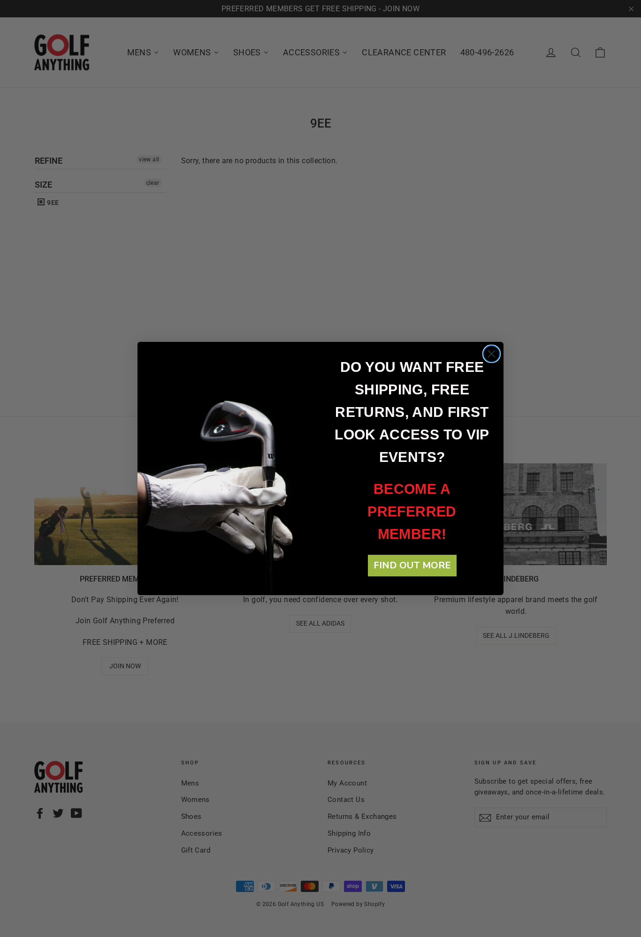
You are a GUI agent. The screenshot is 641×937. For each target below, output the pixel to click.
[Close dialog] (491, 354)
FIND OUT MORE (412, 565)
